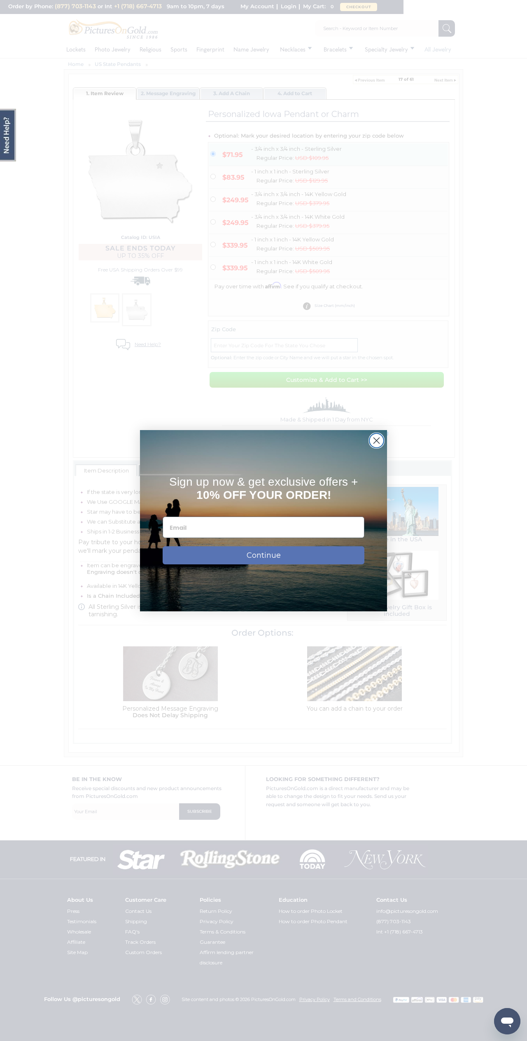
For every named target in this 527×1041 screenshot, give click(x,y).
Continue (264, 555)
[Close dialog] (376, 440)
